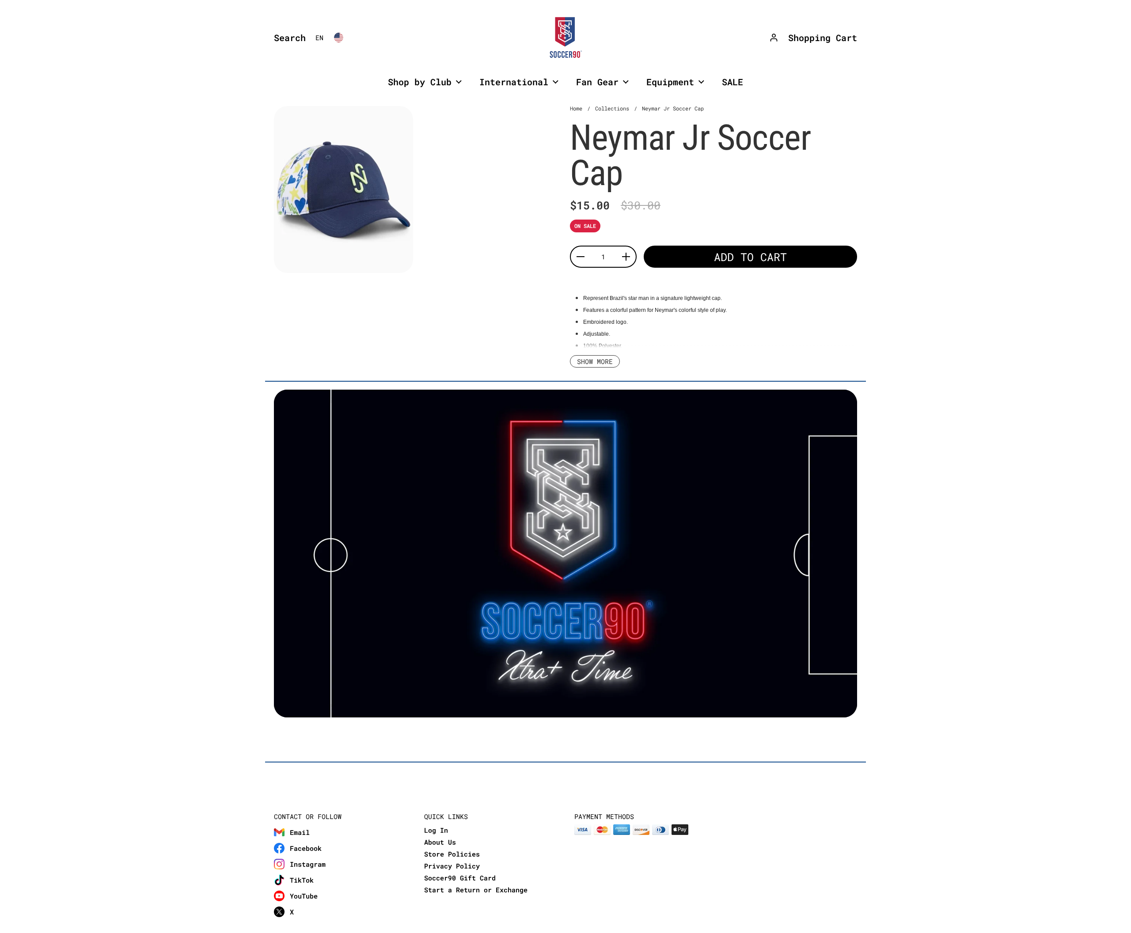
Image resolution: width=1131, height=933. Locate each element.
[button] (287, 37)
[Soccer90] (565, 37)
